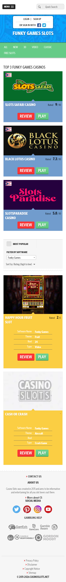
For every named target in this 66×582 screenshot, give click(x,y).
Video (35, 47)
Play (42, 116)
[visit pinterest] (27, 509)
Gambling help (33, 517)
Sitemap (32, 572)
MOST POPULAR (20, 244)
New (15, 47)
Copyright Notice (32, 568)
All (5, 47)
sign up (37, 19)
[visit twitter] (16, 509)
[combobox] (21, 257)
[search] (39, 7)
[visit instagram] (37, 509)
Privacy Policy (32, 560)
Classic (48, 47)
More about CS (34, 497)
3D (25, 47)
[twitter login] (44, 25)
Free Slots (9, 53)
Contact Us (34, 476)
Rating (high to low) (23, 264)
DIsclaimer (32, 564)
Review (26, 116)
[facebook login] (39, 25)
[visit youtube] (48, 509)
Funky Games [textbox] (14, 257)
